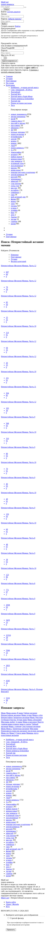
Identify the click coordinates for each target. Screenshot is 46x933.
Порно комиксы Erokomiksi (22, 99)
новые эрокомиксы (19, 114)
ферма (13, 199)
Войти (6, 9)
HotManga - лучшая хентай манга (25, 87)
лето (12, 215)
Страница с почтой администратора (20, 71)
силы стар (15, 186)
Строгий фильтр (17, 918)
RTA (8, 906)
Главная (9, 76)
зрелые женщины (18, 116)
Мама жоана (11, 713)
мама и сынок (25, 724)
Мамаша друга (32, 733)
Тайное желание (30, 713)
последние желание (36, 731)
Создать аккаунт (13, 12)
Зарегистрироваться (9, 61)
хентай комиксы (17, 175)
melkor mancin (16, 157)
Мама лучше (26, 715)
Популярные (11, 81)
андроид (14, 154)
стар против (16, 183)
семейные (15, 192)
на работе (15, 190)
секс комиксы (16, 161)
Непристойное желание (11, 715)
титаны (14, 206)
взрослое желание (19, 731)
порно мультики (17, 134)
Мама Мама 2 (6, 729)
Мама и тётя (37, 715)
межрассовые (16, 159)
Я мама (20, 713)
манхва (14, 168)
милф (13, 119)
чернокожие (16, 179)
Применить (11, 930)
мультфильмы (16, 137)
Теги (13, 105)
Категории (10, 85)
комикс (14, 143)
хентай (14, 139)
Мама (3, 713)
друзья (13, 219)
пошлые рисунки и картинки (23, 172)
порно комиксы (17, 148)
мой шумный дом (18, 197)
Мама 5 (12, 733)
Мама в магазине (30, 722)
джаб (13, 146)
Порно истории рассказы (21, 103)
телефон (14, 210)
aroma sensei (16, 170)
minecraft (14, 181)
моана (13, 201)
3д (12, 150)
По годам (10, 83)
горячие (14, 221)
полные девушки (18, 132)
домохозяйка (16, 152)
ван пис (14, 188)
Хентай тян (15, 101)
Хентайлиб (15, 92)
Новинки (15, 255)
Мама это (5, 733)
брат (12, 212)
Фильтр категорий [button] (18, 261)
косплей (14, 177)
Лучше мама (22, 720)
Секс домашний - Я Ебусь (21, 90)
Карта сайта (11, 902)
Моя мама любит (8, 722)
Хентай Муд (16, 94)
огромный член (17, 163)
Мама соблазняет (34, 720)
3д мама (19, 722)
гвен (13, 195)
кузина (14, 208)
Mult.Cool (5, 898)
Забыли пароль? (14, 19)
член (13, 204)
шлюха (13, 141)
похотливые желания (10, 735)
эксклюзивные (17, 166)
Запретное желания (21, 717)
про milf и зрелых (18, 123)
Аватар (14, 217)
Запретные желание (21, 729)
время (13, 224)
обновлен (15, 128)
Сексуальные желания (31, 726)
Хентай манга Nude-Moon (22, 96)
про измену (15, 125)
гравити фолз (16, 121)
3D (12, 130)
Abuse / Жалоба (12, 904)
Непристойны (7, 717)
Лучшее (14, 259)
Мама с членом (15, 726)
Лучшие (9, 79)
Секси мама (21, 733)
